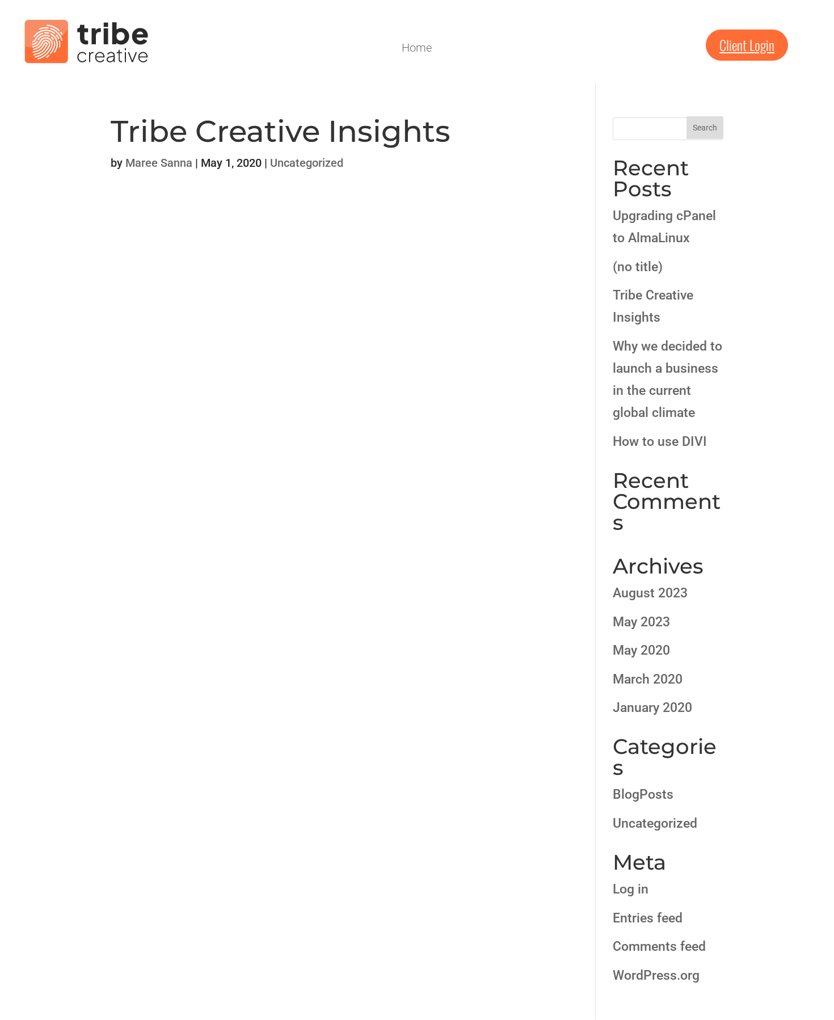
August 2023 (650, 593)
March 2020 (648, 679)
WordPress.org (656, 975)
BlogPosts (643, 794)
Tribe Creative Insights (280, 131)
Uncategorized (306, 163)
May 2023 (641, 622)
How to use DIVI (660, 441)
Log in (630, 889)
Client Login (746, 45)
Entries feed (648, 918)
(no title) (638, 267)
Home (417, 49)
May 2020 (641, 650)
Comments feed (659, 946)
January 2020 (652, 707)
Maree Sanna (158, 163)
